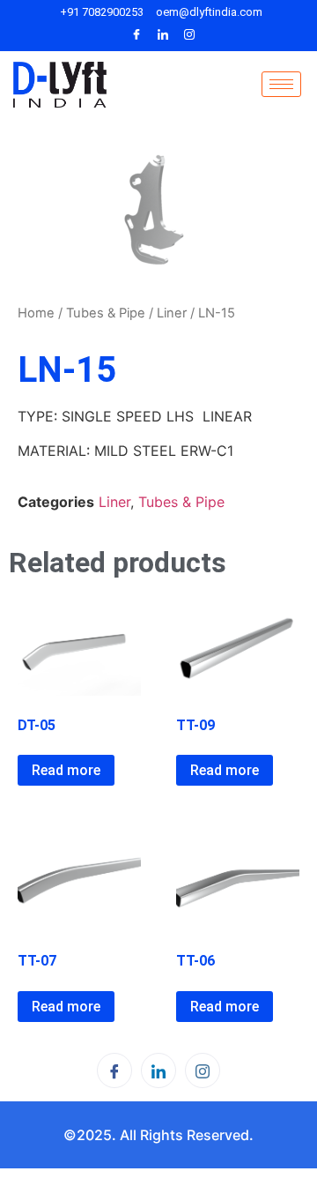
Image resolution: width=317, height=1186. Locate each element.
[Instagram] (189, 34)
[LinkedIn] (163, 34)
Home (36, 313)
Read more (66, 770)
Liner (172, 313)
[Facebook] (136, 34)
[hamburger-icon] (281, 84)
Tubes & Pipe (105, 313)
